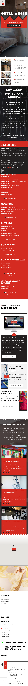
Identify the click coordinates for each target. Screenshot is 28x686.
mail (8, 167)
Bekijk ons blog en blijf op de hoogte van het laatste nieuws (20, 69)
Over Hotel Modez (5, 599)
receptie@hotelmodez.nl (8, 629)
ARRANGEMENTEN (19, 79)
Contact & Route (5, 611)
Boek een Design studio (10, 254)
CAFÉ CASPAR (18, 72)
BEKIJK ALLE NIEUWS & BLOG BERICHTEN (11, 305)
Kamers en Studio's (5, 601)
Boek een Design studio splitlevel (10, 275)
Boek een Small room (11, 217)
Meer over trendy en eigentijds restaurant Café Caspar (20, 76)
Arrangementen (4, 609)
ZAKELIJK (17, 59)
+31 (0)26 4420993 (7, 631)
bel (11, 167)
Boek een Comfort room (10, 198)
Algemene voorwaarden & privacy (9, 613)
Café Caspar (4, 603)
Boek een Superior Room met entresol (10, 293)
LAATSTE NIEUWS (20, 66)
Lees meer (5, 472)
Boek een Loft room (10, 239)
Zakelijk (3, 605)
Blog (2, 607)
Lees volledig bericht (9, 356)
